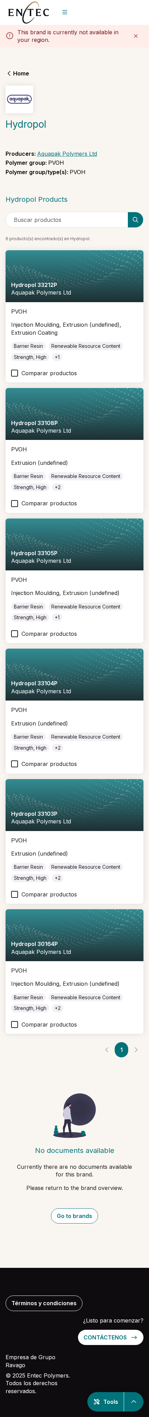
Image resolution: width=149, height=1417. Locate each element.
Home (21, 73)
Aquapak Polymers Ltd (67, 153)
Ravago (15, 1365)
